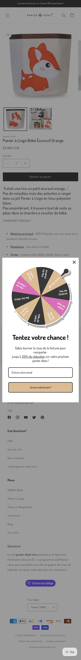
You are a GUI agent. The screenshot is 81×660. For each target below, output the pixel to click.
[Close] (74, 262)
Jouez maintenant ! (40, 387)
